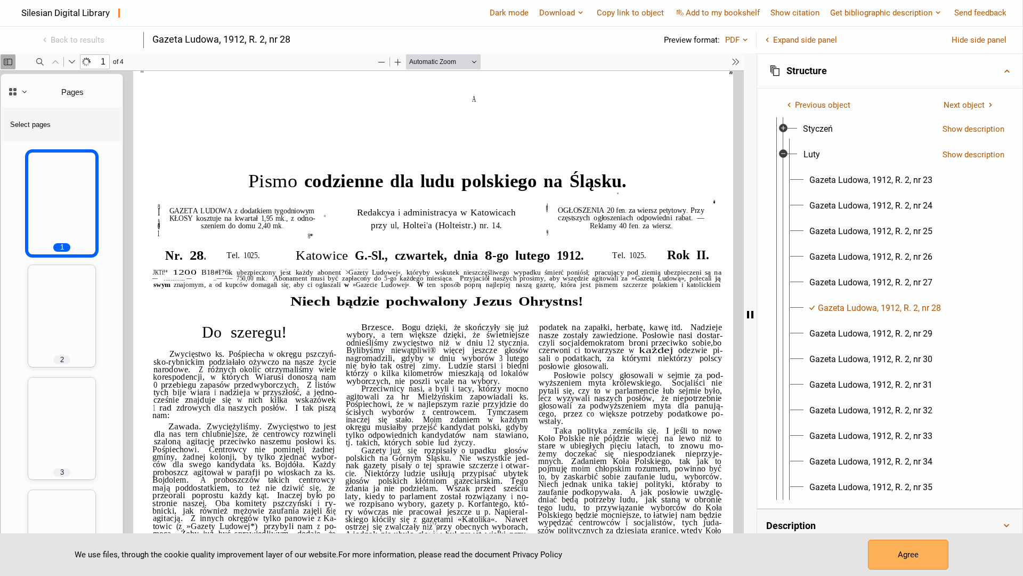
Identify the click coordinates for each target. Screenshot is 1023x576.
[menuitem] (817, 129)
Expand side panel (805, 40)
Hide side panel (979, 40)
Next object (964, 105)
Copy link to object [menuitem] (630, 13)
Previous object (822, 105)
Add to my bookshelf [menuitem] (723, 13)
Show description (973, 129)
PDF (732, 40)
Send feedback (980, 13)
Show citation (794, 13)
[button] (889, 71)
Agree (908, 554)
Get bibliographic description (881, 13)
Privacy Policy (537, 554)
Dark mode (509, 13)
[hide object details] (750, 314)
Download (557, 13)
